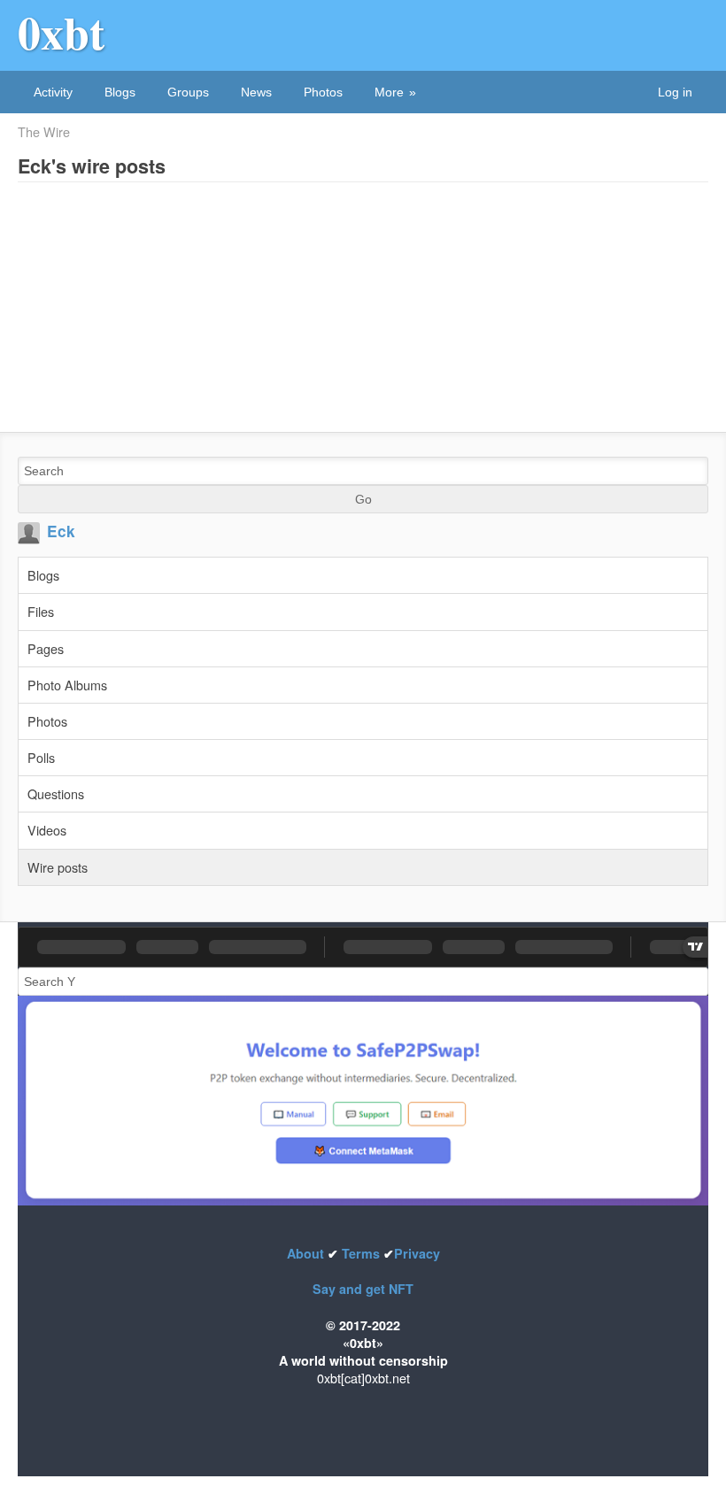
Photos (323, 92)
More (389, 92)
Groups (188, 92)
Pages (45, 648)
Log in (675, 92)
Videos (46, 829)
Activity (53, 92)
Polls (41, 757)
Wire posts (57, 867)
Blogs (119, 92)
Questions (55, 793)
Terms (360, 1253)
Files (40, 611)
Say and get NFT (363, 1289)
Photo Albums (67, 684)
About (307, 1253)
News (256, 92)
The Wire (44, 132)
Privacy (417, 1253)
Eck (61, 531)
